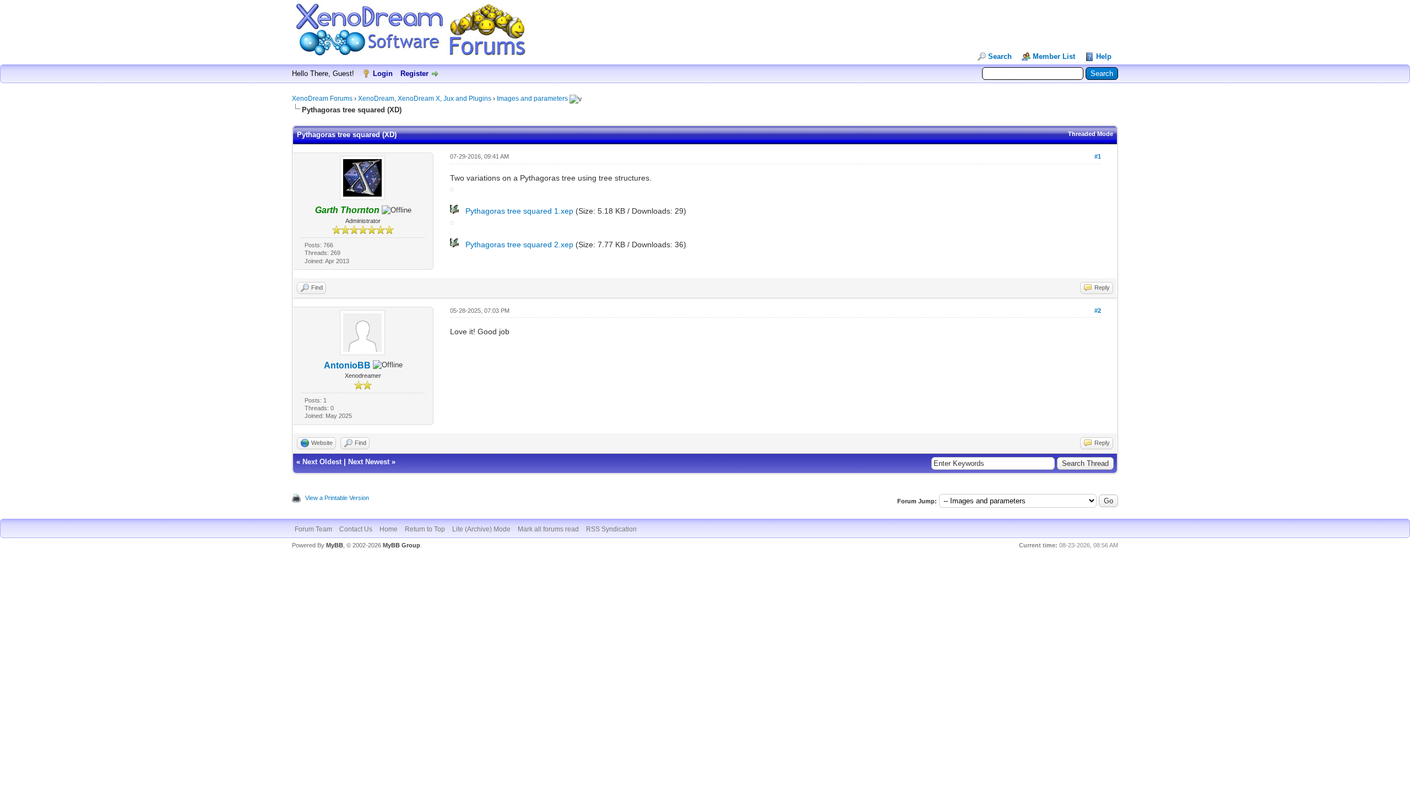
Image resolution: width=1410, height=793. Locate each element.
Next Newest (368, 462)
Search (1000, 56)
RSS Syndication (611, 529)
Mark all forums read (548, 529)
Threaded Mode (1090, 134)
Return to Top (425, 529)
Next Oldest (321, 462)
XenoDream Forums (322, 98)
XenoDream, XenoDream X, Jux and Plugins (424, 98)
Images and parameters (532, 98)
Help (1103, 56)
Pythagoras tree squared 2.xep (519, 244)
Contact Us (355, 529)
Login (383, 73)
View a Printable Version (337, 498)
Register (414, 73)
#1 (1097, 156)
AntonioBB (347, 365)
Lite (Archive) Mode (481, 529)
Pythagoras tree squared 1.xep (519, 211)
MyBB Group (401, 545)
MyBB (334, 545)
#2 (1097, 310)
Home (388, 529)
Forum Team (313, 529)
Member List (1054, 56)
